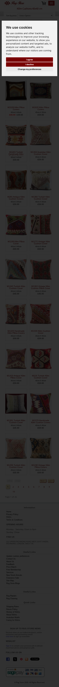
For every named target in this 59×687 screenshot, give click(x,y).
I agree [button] (29, 59)
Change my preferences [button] (29, 69)
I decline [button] (29, 64)
